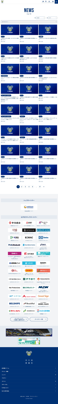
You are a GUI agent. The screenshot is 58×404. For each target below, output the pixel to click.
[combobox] (40, 18)
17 (39, 187)
